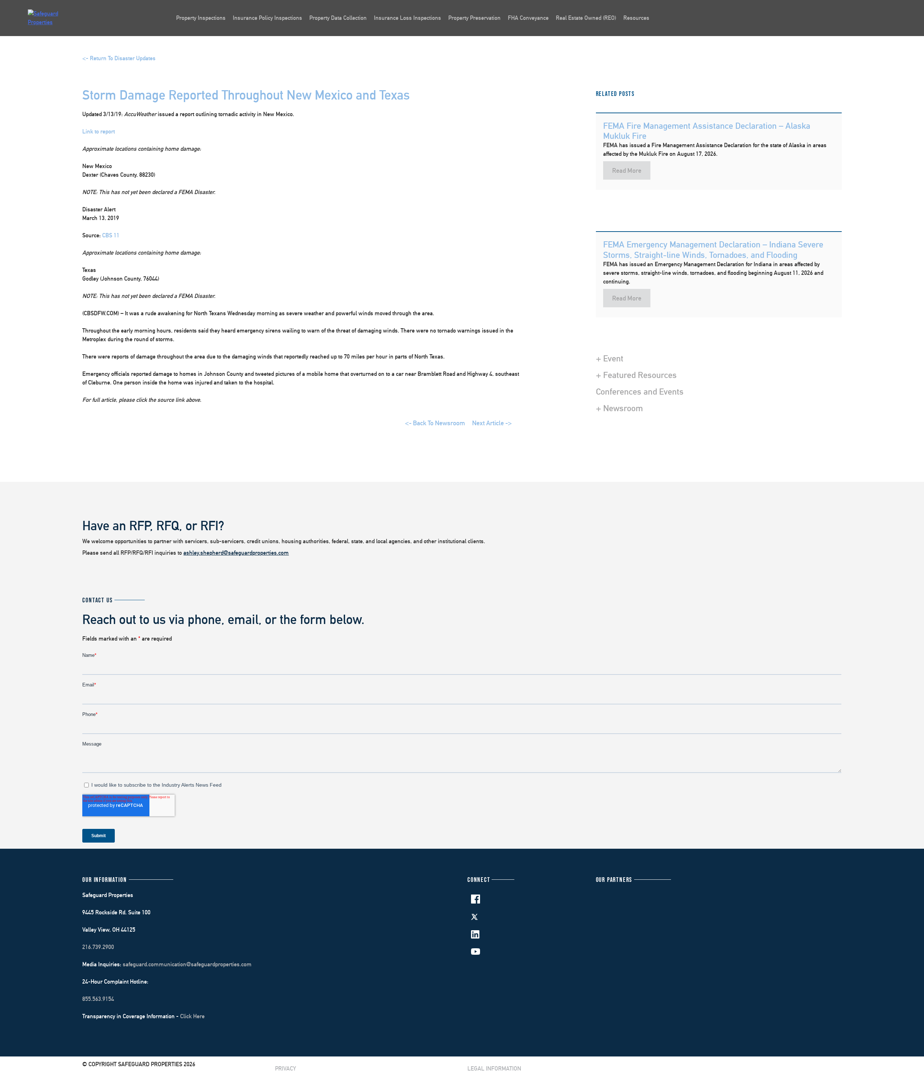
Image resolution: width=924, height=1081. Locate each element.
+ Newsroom (619, 408)
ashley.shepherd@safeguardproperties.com (236, 552)
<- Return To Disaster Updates (119, 58)
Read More (626, 170)
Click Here (192, 1016)
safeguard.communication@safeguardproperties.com (187, 964)
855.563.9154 (98, 999)
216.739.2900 (98, 947)
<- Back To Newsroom (435, 423)
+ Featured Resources (636, 375)
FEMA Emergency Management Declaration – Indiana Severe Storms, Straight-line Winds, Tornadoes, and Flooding (713, 249)
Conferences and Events (640, 391)
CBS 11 (110, 235)
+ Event (609, 358)
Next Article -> (492, 423)
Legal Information (494, 1068)
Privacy (285, 1068)
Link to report (98, 131)
